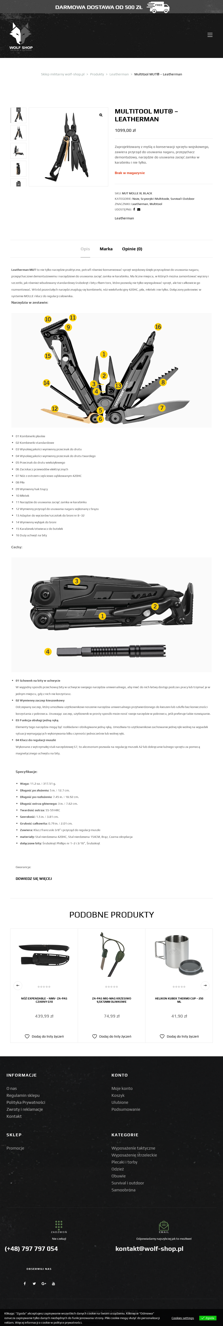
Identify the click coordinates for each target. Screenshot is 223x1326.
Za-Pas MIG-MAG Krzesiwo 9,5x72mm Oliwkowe (111, 1000)
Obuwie (119, 1176)
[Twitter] (34, 1283)
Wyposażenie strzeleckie (134, 1155)
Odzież (118, 1169)
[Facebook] (24, 1283)
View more (90, 1322)
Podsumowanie (126, 1109)
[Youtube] (53, 1283)
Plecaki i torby (124, 1162)
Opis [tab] (85, 248)
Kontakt (14, 1116)
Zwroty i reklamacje (25, 1109)
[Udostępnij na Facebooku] (134, 209)
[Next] (18, 184)
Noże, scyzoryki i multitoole (150, 198)
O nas (12, 1088)
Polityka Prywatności (26, 1102)
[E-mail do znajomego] (138, 209)
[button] (101, 115)
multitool (156, 204)
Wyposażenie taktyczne (133, 1148)
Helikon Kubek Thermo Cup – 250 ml (179, 1000)
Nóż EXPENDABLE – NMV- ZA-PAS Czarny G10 (44, 1000)
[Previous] (18, 109)
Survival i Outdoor (182, 198)
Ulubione (120, 1102)
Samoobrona (123, 1189)
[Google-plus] (43, 1283)
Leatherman (140, 204)
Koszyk (118, 1095)
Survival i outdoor (128, 1182)
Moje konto (122, 1088)
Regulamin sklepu (23, 1095)
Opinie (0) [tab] (132, 248)
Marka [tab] (106, 248)
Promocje (15, 1148)
